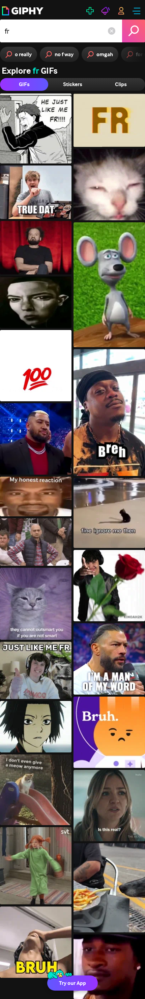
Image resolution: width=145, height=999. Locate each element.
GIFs (24, 84)
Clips (121, 84)
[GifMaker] (90, 10)
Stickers (72, 84)
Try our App (72, 983)
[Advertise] (105, 10)
